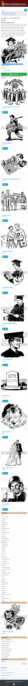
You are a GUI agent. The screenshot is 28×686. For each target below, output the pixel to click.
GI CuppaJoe (6, 504)
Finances (4, 553)
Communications (6, 532)
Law (3, 515)
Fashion (3, 551)
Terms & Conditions (6, 675)
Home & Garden (5, 559)
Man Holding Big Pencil (7, 649)
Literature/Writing (6, 569)
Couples (4, 534)
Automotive (4, 524)
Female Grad (5, 656)
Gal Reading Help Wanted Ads (11, 179)
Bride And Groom (7, 468)
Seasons (4, 588)
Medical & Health (6, 573)
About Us (3, 670)
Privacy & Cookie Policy (7, 672)
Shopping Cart (5, 659)
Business (4, 526)
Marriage (4, 571)
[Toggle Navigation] (2, 2)
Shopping (4, 592)
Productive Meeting (6, 651)
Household (4, 561)
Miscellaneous (5, 575)
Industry (4, 565)
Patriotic (4, 579)
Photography (5, 582)
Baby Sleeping (6, 431)
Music (3, 577)
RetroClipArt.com (19, 681)
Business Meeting (6, 645)
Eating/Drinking (5, 540)
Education (12, 13)
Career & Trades (6, 528)
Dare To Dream (5, 653)
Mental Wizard (5, 647)
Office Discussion (6, 655)
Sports (3, 596)
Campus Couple (7, 251)
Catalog (7, 13)
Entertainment (5, 544)
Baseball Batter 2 (7, 143)
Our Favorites (5, 517)
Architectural (5, 522)
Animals (3, 520)
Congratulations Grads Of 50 (11, 107)
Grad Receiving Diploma (9, 323)
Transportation (5, 598)
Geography (4, 557)
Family (3, 547)
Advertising (4, 518)
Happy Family (6, 215)
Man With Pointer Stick (7, 641)
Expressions (4, 546)
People (3, 580)
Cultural (3, 536)
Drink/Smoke (5, 538)
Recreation (4, 584)
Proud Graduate (7, 359)
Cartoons (4, 530)
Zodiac (3, 600)
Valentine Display (7, 631)
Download (3, 68)
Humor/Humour (5, 563)
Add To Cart (15, 74)
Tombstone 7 (6, 395)
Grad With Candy (7, 287)
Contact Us (4, 678)
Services (4, 590)
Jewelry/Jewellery (6, 567)
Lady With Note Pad (6, 639)
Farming (4, 549)
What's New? (5, 602)
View (5, 112)
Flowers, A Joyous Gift (9, 14)
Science (3, 586)
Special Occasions (6, 594)
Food (3, 555)
